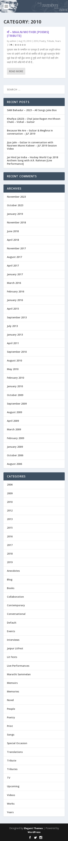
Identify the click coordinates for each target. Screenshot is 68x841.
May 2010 (12, 369)
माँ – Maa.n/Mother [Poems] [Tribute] (28, 34)
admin (13, 41)
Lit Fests (12, 657)
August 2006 (14, 464)
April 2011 (13, 343)
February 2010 (15, 377)
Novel (10, 700)
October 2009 (15, 395)
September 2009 (17, 403)
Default (11, 622)
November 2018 (16, 222)
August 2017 (14, 257)
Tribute (50, 41)
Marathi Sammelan (19, 674)
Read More (16, 71)
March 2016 (14, 283)
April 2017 (13, 265)
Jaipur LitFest (15, 648)
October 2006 (15, 455)
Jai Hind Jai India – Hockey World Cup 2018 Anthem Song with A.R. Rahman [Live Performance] (32, 160)
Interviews (13, 639)
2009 (10, 493)
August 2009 (14, 412)
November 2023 (16, 196)
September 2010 (17, 351)
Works (10, 803)
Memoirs (12, 683)
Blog (9, 579)
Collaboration (15, 596)
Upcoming (13, 786)
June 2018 (13, 231)
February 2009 (15, 438)
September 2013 (17, 317)
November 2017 (16, 248)
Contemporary (16, 605)
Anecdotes (13, 570)
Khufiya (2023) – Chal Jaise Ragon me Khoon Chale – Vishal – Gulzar (33, 120)
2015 (10, 527)
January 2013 (15, 334)
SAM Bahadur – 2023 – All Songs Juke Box (32, 110)
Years (58, 41)
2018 (10, 553)
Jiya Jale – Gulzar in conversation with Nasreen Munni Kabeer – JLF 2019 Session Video (32, 145)
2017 (10, 545)
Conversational (16, 614)
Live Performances (18, 665)
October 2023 (15, 205)
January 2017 (15, 274)
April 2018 (13, 239)
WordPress (34, 832)
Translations (15, 752)
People (11, 708)
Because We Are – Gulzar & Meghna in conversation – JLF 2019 (30, 132)
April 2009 (13, 420)
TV (8, 777)
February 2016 (15, 291)
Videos (11, 795)
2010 (35, 41)
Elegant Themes (33, 828)
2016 (10, 536)
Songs (10, 734)
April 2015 (13, 308)
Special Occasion (17, 743)
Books (10, 588)
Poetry (42, 41)
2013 (10, 519)
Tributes (12, 769)
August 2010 (14, 360)
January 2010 (15, 386)
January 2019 (15, 214)
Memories (13, 691)
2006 (10, 484)
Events (11, 631)
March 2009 (14, 429)
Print (10, 726)
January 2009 (15, 446)
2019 (10, 562)
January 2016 (15, 300)
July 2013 (12, 326)
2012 (10, 510)
